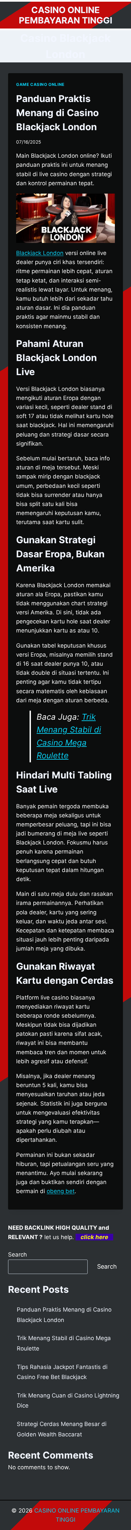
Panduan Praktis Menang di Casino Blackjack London (57, 113)
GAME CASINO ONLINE (40, 84)
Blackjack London (39, 253)
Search (17, 1254)
